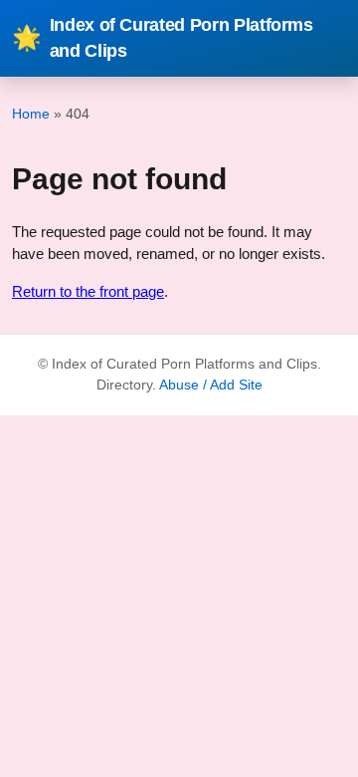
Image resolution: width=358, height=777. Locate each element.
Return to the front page (88, 291)
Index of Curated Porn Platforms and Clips (162, 38)
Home (31, 114)
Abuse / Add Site (211, 385)
